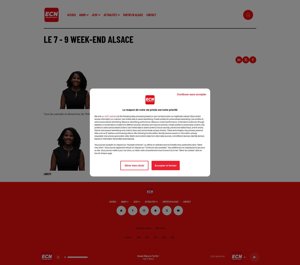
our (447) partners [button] (109, 116)
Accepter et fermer (166, 165)
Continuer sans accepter (191, 94)
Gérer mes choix (134, 165)
